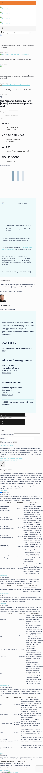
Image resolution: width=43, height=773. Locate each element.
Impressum (7, 390)
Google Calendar (13, 139)
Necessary (5, 493)
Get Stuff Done (8, 366)
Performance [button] (4, 594)
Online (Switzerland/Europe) (17, 151)
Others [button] (2, 753)
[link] (30, 33)
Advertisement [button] (5, 686)
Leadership (6, 373)
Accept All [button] (14, 460)
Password (3, 438)
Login (14, 442)
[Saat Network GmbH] (5, 16)
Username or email (7, 435)
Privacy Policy (7, 395)
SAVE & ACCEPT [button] (5, 770)
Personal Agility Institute (12, 388)
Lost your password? (6, 445)
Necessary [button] (3, 491)
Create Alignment (9, 370)
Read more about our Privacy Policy (11, 458)
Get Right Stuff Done (10, 368)
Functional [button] (3, 575)
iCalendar (10, 141)
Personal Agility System (11, 115)
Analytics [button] (3, 603)
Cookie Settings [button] (5, 460)
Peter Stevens (13, 110)
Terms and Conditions (11, 392)
